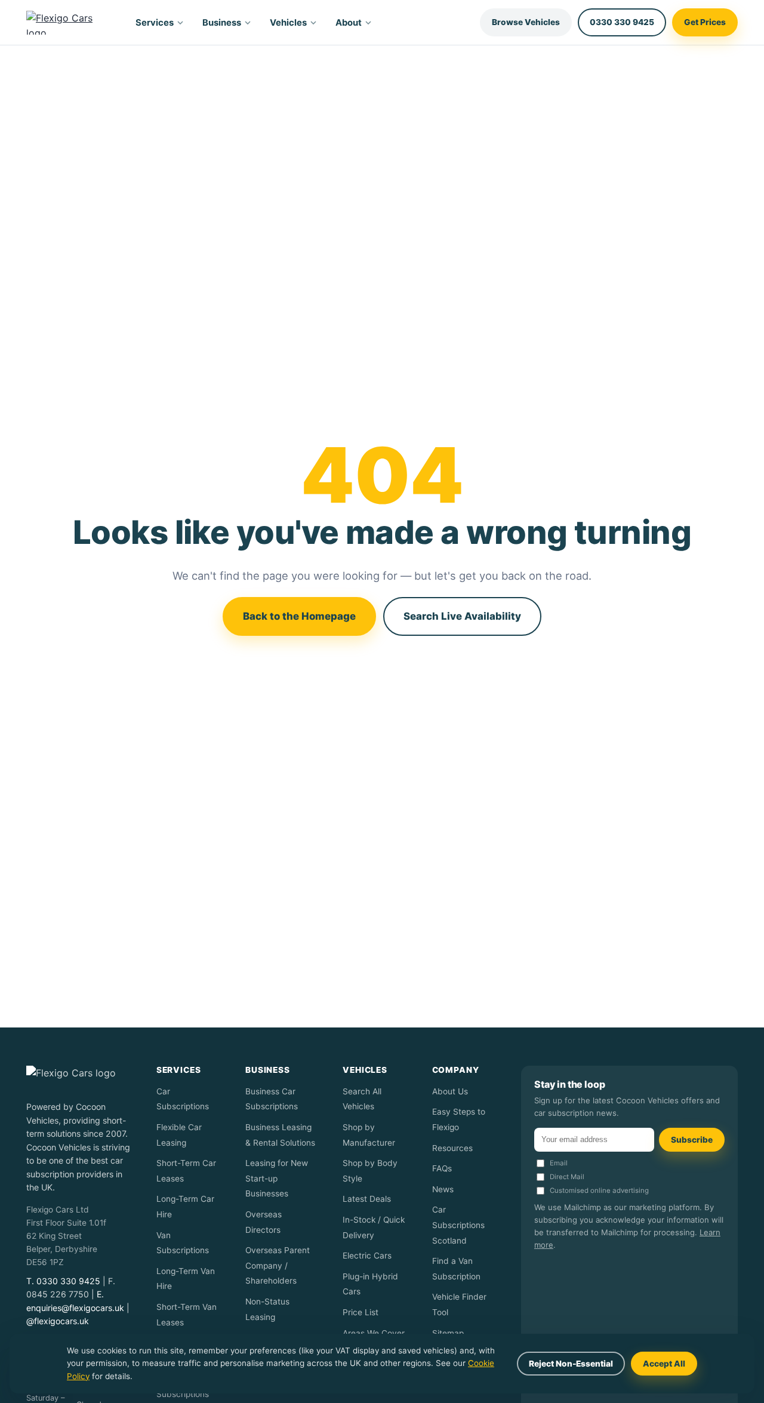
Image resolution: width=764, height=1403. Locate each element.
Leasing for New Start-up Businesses (276, 1178)
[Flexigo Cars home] (69, 23)
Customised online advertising (599, 1190)
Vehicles (288, 22)
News (443, 1189)
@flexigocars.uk (57, 1321)
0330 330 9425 (622, 22)
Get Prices (705, 22)
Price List (360, 1312)
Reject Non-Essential (571, 1363)
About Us (450, 1091)
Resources (452, 1148)
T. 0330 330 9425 (63, 1281)
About (348, 22)
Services (154, 22)
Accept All (664, 1363)
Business (221, 22)
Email (559, 1163)
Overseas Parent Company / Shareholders (277, 1265)
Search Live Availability (462, 616)
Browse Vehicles (526, 22)
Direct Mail (567, 1177)
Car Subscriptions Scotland (458, 1225)
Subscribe (692, 1139)
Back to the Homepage (299, 616)
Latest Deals (367, 1199)
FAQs (442, 1168)
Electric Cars (367, 1255)
